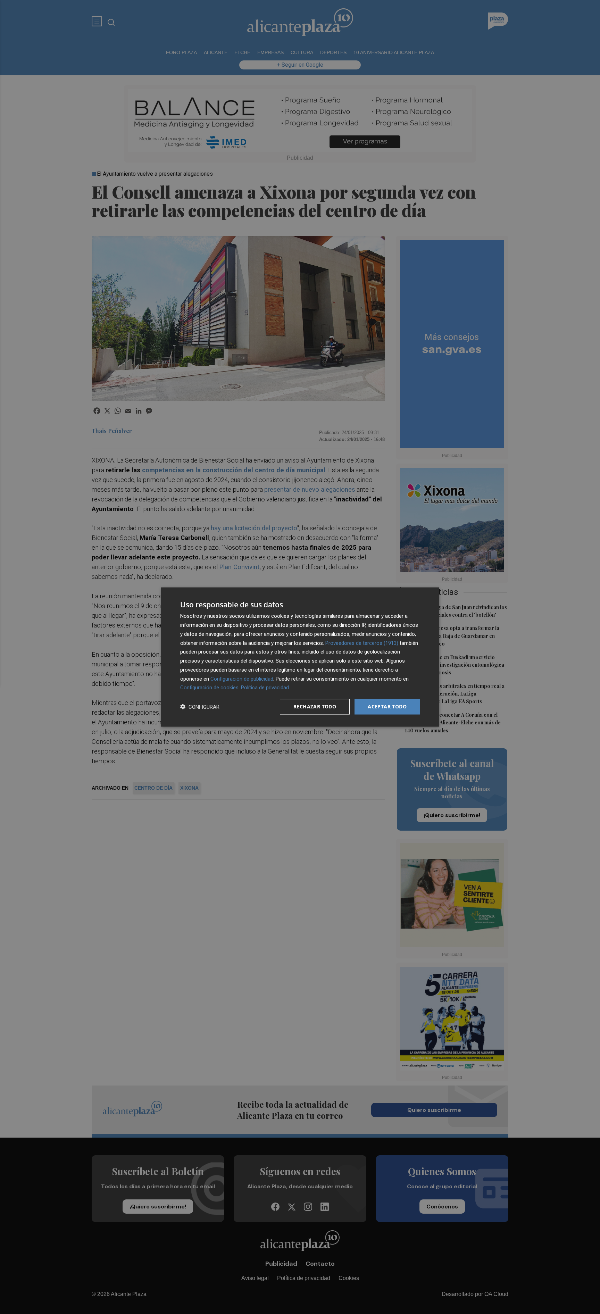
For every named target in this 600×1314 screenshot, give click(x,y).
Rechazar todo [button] (314, 706)
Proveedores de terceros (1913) (361, 643)
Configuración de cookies (209, 687)
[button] (199, 707)
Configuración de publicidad (241, 678)
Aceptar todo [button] (387, 706)
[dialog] (300, 657)
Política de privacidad (265, 687)
